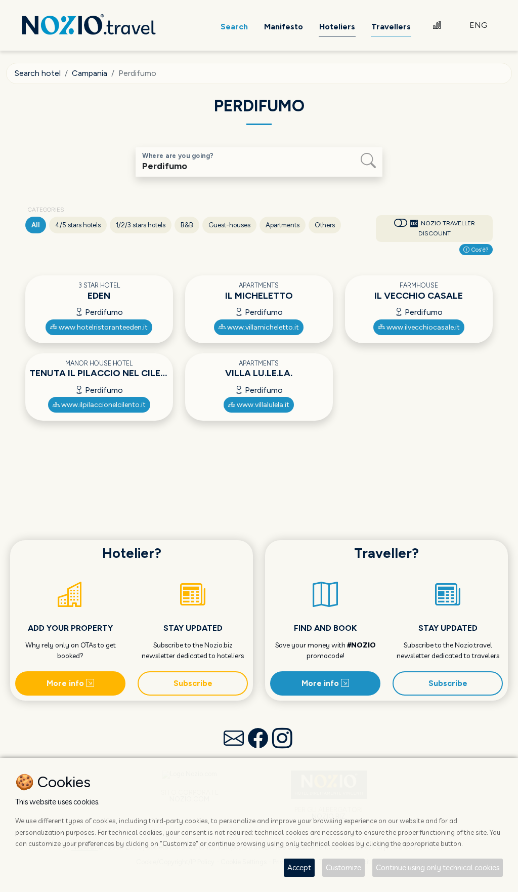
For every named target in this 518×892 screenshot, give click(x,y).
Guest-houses (229, 225)
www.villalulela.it (262, 404)
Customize (343, 867)
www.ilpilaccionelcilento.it (103, 404)
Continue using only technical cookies (437, 867)
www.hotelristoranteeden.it (102, 327)
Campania (89, 73)
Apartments (282, 225)
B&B (187, 225)
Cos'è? (479, 249)
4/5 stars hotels (78, 225)
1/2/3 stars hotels (140, 225)
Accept (299, 867)
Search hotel (38, 73)
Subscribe (193, 683)
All (35, 225)
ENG (478, 25)
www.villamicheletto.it (262, 327)
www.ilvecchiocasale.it (422, 327)
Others (325, 225)
